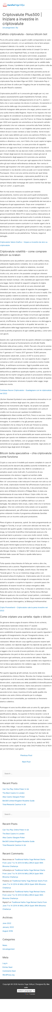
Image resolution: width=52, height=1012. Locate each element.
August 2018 (8, 931)
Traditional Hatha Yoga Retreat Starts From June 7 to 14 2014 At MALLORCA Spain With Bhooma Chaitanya (24, 862)
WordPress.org (8, 975)
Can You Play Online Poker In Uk (16, 789)
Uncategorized (8, 949)
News (5, 945)
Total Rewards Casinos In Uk (14, 804)
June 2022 (7, 923)
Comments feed (9, 971)
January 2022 (8, 927)
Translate (32, 994)
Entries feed (7, 967)
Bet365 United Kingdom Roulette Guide (18, 801)
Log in (5, 963)
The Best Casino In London (13, 793)
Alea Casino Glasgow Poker (14, 797)
